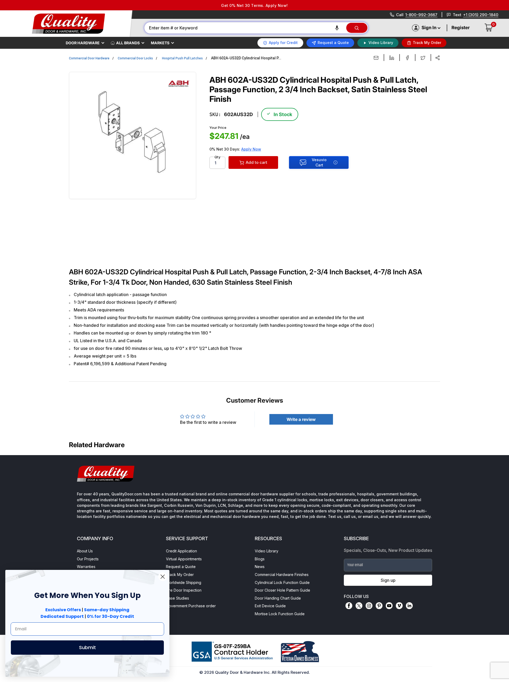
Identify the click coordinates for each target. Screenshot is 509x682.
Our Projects (88, 559)
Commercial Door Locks (135, 58)
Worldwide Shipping (183, 582)
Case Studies (177, 598)
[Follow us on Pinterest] (379, 605)
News (260, 566)
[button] (337, 28)
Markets (160, 43)
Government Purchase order (191, 606)
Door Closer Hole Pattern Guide (282, 590)
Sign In (429, 27)
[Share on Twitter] (423, 58)
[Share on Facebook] (407, 58)
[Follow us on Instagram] (369, 605)
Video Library (266, 551)
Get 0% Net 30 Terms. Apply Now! (254, 5)
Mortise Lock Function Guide (280, 613)
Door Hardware (83, 43)
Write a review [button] (301, 419)
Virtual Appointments (184, 559)
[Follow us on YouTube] (389, 605)
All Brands (128, 43)
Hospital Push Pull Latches (182, 58)
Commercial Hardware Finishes (282, 574)
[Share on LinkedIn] (391, 58)
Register (460, 27)
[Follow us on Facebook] (349, 605)
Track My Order (180, 574)
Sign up (388, 580)
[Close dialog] (162, 576)
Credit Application (181, 551)
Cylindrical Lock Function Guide (282, 582)
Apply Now (251, 149)
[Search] (356, 28)
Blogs (260, 559)
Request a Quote (181, 566)
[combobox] (245, 28)
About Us (85, 551)
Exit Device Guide (270, 606)
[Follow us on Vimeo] (399, 605)
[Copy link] (437, 58)
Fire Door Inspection (183, 590)
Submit (87, 647)
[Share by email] (376, 58)
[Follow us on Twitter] (359, 605)
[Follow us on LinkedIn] (409, 605)
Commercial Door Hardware (89, 58)
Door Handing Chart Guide (278, 598)
